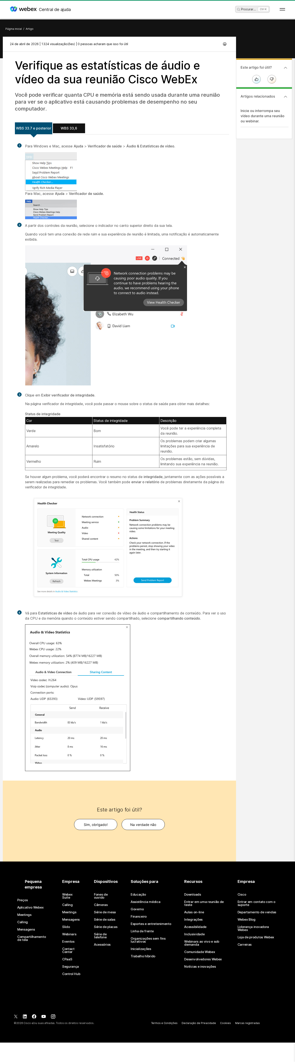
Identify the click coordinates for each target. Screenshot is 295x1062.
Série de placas (105, 926)
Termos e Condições (164, 1023)
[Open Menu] (282, 9)
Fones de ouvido (101, 896)
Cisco (242, 894)
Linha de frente (142, 931)
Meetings (24, 914)
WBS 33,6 (69, 128)
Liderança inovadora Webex (253, 928)
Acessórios (102, 944)
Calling (22, 922)
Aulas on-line (194, 912)
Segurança (70, 966)
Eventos (68, 941)
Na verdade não (143, 824)
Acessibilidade (195, 926)
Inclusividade (194, 934)
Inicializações (141, 948)
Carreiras (245, 944)
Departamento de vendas (257, 912)
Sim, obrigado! (96, 824)
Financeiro (139, 916)
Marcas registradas (247, 1023)
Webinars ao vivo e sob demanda (201, 943)
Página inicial (13, 28)
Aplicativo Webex (30, 907)
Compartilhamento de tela (31, 938)
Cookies (225, 1023)
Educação (138, 894)
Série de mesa (105, 912)
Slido (66, 926)
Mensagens (26, 929)
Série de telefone (100, 936)
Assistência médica (145, 901)
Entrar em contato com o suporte (256, 903)
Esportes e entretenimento (151, 923)
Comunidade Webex (199, 951)
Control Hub (71, 973)
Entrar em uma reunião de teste (204, 903)
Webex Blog (246, 919)
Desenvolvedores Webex (203, 959)
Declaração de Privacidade (199, 1023)
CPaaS (67, 959)
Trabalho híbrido (143, 956)
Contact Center (68, 950)
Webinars (69, 934)
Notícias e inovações (200, 966)
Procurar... (248, 9)
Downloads (192, 894)
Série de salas (104, 919)
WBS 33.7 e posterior (33, 128)
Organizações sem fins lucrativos (148, 940)
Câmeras (101, 904)
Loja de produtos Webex (256, 937)
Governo (137, 909)
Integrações (193, 919)
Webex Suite (67, 896)
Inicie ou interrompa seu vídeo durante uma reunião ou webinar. (262, 116)
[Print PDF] (224, 44)
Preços (22, 900)
